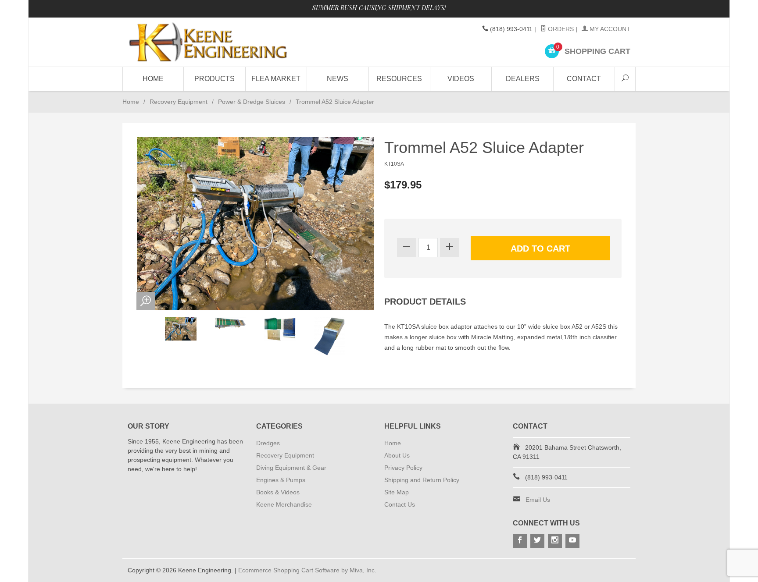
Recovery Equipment (178, 101)
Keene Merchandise (284, 504)
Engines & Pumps (280, 479)
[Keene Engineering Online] (207, 41)
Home (153, 78)
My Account (609, 28)
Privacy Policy (403, 467)
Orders (560, 28)
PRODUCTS (214, 78)
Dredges (268, 443)
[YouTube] (572, 541)
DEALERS (523, 78)
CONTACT (584, 78)
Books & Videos (278, 492)
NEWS (337, 78)
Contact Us (399, 504)
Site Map (396, 492)
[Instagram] (555, 541)
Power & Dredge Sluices (251, 101)
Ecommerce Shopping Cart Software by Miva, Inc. (307, 570)
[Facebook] (520, 541)
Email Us (538, 499)
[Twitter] (537, 541)
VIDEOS (460, 78)
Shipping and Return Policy (421, 479)
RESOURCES (399, 78)
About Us (397, 455)
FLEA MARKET (275, 78)
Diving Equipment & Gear (291, 467)
